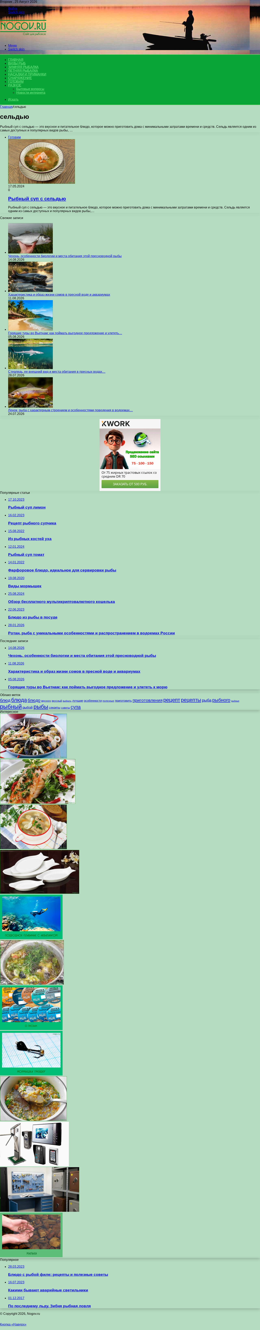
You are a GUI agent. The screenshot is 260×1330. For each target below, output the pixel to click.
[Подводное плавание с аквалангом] (31, 938)
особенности (93, 700)
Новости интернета (30, 92)
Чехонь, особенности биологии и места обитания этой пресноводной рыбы (65, 256)
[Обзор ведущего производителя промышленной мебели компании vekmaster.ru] (39, 1210)
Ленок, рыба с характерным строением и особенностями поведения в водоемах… (70, 410)
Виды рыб (17, 63)
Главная (6, 107)
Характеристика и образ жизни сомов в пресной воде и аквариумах (59, 294)
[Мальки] (31, 1256)
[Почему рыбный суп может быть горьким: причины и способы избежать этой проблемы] (32, 983)
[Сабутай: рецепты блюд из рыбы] (37, 802)
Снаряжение (20, 78)
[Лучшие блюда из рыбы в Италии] (33, 757)
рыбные (235, 701)
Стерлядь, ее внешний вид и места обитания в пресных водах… (56, 371)
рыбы (41, 707)
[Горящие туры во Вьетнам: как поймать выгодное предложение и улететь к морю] (30, 329)
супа (76, 707)
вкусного (46, 700)
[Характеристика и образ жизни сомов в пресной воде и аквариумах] (30, 291)
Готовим (16, 81)
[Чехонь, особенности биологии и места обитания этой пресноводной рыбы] (30, 252)
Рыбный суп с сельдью (37, 198)
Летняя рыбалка (23, 70)
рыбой (28, 707)
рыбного (221, 700)
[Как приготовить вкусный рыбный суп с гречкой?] (33, 1120)
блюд (5, 700)
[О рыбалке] (23, 38)
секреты (54, 707)
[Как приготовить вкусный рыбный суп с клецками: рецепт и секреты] (33, 848)
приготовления (147, 700)
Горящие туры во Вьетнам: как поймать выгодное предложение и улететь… (65, 333)
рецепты (191, 700)
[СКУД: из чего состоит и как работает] (34, 1165)
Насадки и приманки (27, 74)
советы (65, 707)
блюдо (34, 700)
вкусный (57, 700)
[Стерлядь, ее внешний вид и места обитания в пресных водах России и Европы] (30, 368)
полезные (108, 700)
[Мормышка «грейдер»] (31, 1074)
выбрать (67, 701)
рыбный (11, 706)
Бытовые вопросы (30, 89)
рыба (206, 700)
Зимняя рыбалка (23, 67)
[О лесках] (31, 1029)
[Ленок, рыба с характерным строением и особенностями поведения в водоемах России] (30, 406)
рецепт (171, 700)
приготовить (123, 700)
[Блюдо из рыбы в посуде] (39, 892)
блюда (19, 700)
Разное (14, 85)
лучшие (77, 700)
